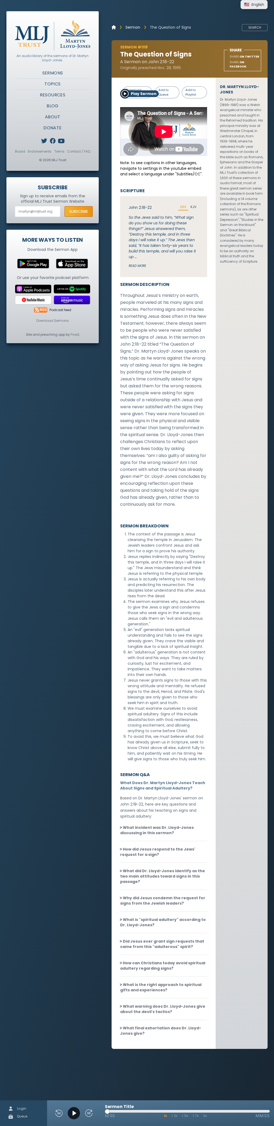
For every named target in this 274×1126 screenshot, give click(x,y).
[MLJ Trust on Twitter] (44, 141)
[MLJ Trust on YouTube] (61, 141)
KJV (193, 207)
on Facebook (238, 64)
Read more (137, 265)
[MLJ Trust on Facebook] (52, 141)
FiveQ (75, 334)
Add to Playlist (190, 92)
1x (166, 1115)
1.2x (175, 1115)
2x (205, 1115)
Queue (21, 1116)
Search (254, 27)
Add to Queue (163, 92)
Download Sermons (52, 320)
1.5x (185, 1115)
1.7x (196, 1115)
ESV (183, 207)
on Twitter (244, 56)
